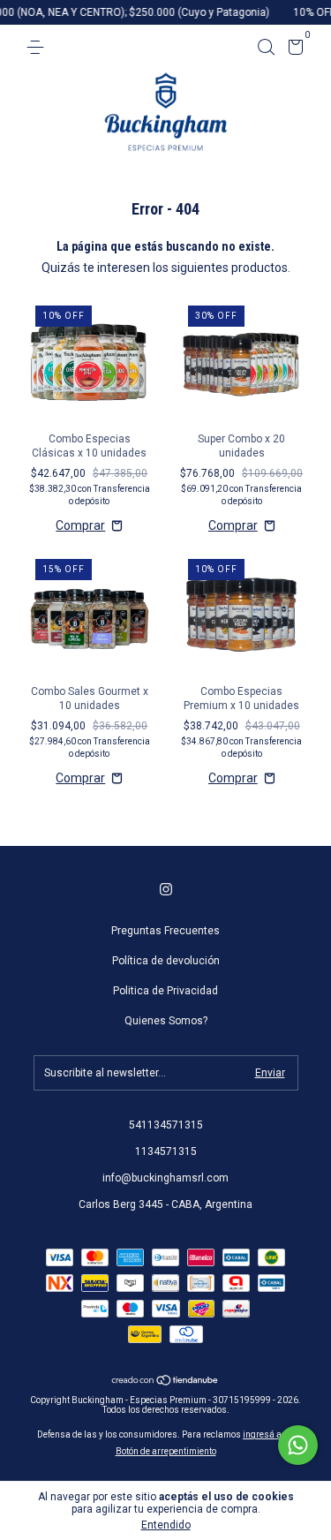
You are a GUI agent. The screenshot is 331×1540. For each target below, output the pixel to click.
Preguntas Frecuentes (165, 931)
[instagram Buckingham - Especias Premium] (166, 889)
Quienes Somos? (165, 1021)
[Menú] (38, 48)
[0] (293, 50)
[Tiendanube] (165, 1381)
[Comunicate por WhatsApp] (298, 1445)
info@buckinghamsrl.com (165, 1178)
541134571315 (166, 1125)
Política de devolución (166, 961)
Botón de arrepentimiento (166, 1451)
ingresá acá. (268, 1434)
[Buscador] (266, 48)
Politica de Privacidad (165, 991)
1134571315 (166, 1151)
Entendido (166, 1525)
